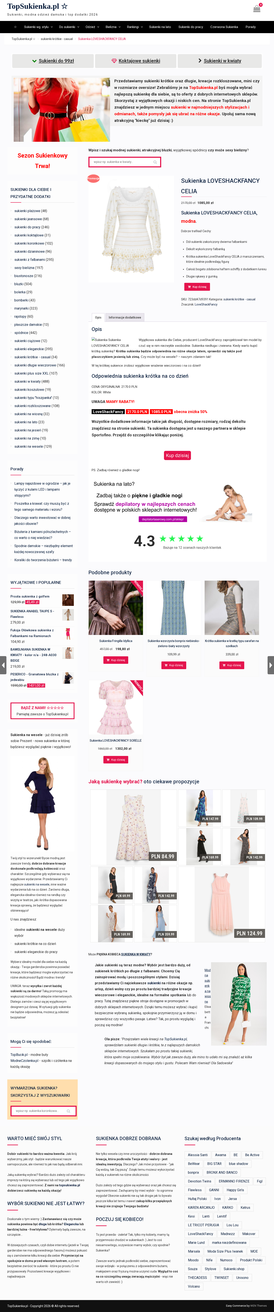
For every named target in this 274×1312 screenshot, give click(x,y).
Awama (220, 1155)
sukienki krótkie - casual (57, 39)
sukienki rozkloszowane (32, 406)
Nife (209, 1260)
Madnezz (228, 1234)
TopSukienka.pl (175, 1039)
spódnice (21, 333)
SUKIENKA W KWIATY (135, 954)
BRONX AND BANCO (222, 1172)
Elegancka (71, 1224)
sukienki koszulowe (29, 390)
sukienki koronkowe (29, 243)
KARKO (227, 1208)
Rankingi (133, 27)
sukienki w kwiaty (27, 381)
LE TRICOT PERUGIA (203, 1225)
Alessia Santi (198, 1155)
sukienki (154, 983)
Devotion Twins (199, 1181)
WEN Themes (258, 1305)
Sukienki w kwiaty (222, 60)
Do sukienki (67, 27)
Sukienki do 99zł (56, 60)
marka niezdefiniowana (229, 1243)
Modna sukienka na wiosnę (208, 985)
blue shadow (238, 1164)
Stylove (210, 1269)
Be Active (252, 1155)
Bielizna (111, 27)
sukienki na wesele (28, 446)
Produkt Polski (251, 1260)
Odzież (90, 27)
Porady (251, 27)
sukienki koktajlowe (29, 235)
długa (43, 1224)
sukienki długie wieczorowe (35, 365)
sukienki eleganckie (29, 349)
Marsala (194, 1251)
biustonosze (23, 276)
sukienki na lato (25, 422)
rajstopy (20, 316)
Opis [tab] (98, 317)
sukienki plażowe (27, 211)
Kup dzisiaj (199, 287)
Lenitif (222, 1216)
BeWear (194, 1164)
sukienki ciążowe (27, 341)
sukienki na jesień (27, 430)
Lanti (206, 1216)
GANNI (214, 1190)
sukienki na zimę (26, 438)
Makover (248, 1234)
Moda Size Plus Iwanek (225, 1251)
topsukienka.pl (69, 1185)
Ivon (217, 1199)
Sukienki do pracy (191, 27)
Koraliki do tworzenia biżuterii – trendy (43, 560)
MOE (254, 1251)
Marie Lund (196, 1243)
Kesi (191, 1216)
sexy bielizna (24, 268)
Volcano (194, 1286)
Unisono (242, 1278)
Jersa (232, 1199)
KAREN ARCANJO (201, 1208)
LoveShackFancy (206, 304)
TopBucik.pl (19, 1055)
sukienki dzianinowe (29, 251)
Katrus (245, 1208)
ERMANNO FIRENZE (234, 1181)
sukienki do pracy (27, 227)
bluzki (18, 284)
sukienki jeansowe (28, 219)
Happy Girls (235, 1190)
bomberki (21, 300)
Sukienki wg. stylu (36, 27)
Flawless (195, 1190)
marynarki (21, 308)
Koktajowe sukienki (139, 60)
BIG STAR (214, 1164)
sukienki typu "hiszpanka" (33, 398)
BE (236, 1155)
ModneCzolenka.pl (24, 1061)
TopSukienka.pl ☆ (37, 6)
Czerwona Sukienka (224, 27)
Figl (259, 1181)
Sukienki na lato (160, 27)
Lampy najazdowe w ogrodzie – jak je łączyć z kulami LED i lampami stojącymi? (42, 489)
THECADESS (197, 1278)
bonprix (193, 1172)
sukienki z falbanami (29, 260)
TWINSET (221, 1278)
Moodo (193, 1260)
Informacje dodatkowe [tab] (125, 317)
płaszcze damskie (28, 325)
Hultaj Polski (197, 1199)
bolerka (19, 292)
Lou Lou (232, 1225)
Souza (192, 1269)
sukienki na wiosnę (28, 414)
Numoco (226, 1260)
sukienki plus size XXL (31, 373)
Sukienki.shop (234, 1269)
